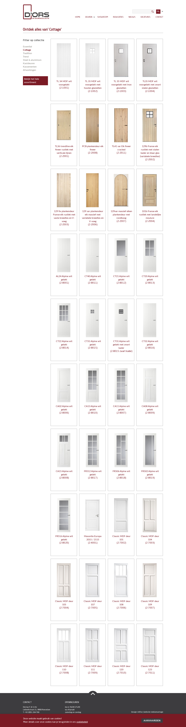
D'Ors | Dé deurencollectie (36, 11)
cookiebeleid (82, 722)
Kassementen (30, 67)
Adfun (140, 712)
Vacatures (145, 17)
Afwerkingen (29, 70)
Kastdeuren (29, 63)
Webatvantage (157, 712)
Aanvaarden (152, 720)
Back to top (92, 693)
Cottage (27, 50)
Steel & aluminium (32, 60)
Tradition (27, 53)
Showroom (102, 17)
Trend (26, 57)
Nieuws (132, 17)
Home (77, 17)
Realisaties (118, 17)
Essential (27, 46)
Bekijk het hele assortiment (31, 80)
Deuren (88, 17)
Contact (159, 17)
